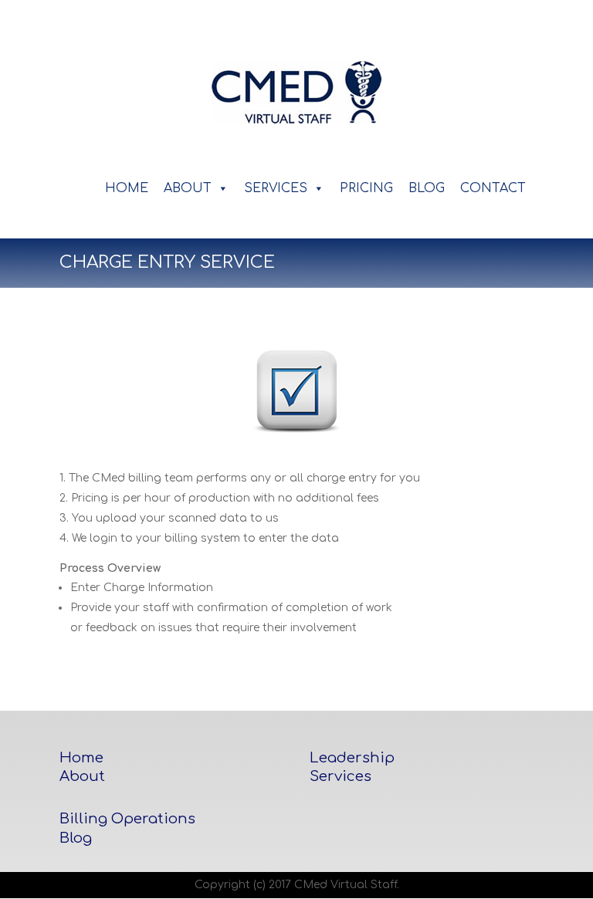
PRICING (366, 188)
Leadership (352, 758)
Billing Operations (127, 818)
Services (340, 776)
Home (81, 758)
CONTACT (493, 188)
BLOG (426, 188)
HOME (126, 188)
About (82, 776)
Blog (75, 838)
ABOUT (188, 188)
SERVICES (275, 188)
